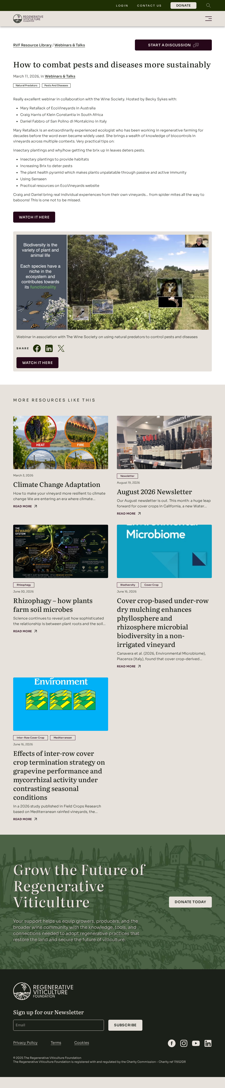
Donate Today (190, 902)
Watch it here (34, 217)
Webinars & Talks (69, 45)
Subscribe (125, 1025)
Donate (183, 5)
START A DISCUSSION (169, 45)
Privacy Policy (25, 1042)
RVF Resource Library (32, 45)
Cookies (81, 1042)
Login (122, 5)
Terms (56, 1042)
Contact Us (149, 5)
